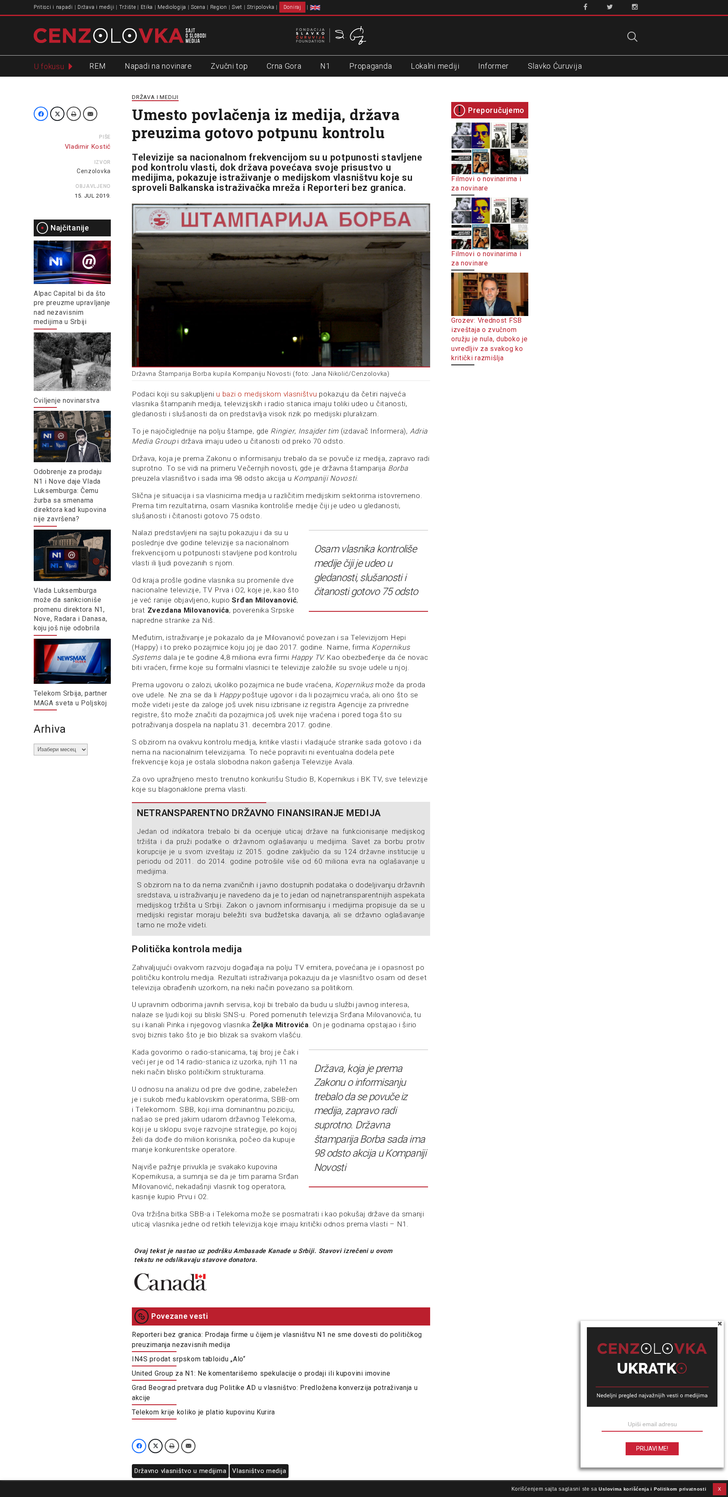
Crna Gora (284, 66)
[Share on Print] (74, 114)
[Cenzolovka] (120, 35)
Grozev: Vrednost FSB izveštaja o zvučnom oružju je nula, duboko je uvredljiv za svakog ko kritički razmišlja (489, 339)
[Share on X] (57, 114)
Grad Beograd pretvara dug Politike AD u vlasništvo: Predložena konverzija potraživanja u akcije (275, 1393)
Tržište (127, 7)
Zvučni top (229, 66)
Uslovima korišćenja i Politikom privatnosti (652, 1489)
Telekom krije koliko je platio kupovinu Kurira (203, 1412)
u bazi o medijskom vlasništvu (266, 394)
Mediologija (172, 7)
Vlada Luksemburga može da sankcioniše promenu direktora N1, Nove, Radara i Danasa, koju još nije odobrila (70, 609)
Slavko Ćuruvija (555, 66)
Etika (147, 7)
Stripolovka (261, 7)
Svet (237, 7)
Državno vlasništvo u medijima (180, 1471)
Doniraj (292, 7)
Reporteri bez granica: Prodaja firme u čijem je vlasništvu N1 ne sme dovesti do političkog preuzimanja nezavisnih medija (277, 1340)
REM (97, 66)
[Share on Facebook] (41, 114)
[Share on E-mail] (90, 114)
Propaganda (370, 66)
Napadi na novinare (158, 66)
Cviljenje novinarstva (67, 400)
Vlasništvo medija (259, 1471)
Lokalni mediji (435, 66)
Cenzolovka (94, 171)
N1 (325, 66)
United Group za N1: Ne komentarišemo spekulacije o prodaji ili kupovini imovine (261, 1373)
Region (218, 7)
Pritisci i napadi (53, 7)
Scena (198, 7)
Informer (493, 66)
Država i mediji (96, 7)
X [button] (719, 1489)
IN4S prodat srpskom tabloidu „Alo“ (189, 1359)
